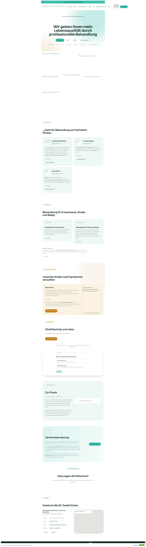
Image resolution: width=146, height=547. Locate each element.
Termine (74, 40)
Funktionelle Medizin (84, 40)
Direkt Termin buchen (50, 162)
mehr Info (48, 159)
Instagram (53, 532)
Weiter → (59, 371)
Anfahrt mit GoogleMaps (55, 528)
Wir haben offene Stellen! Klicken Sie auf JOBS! (73, 2)
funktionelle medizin (82, 6)
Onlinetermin (123, 6)
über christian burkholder (101, 6)
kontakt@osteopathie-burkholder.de (58, 524)
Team (68, 40)
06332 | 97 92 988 (74, 443)
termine (75, 6)
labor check (69, 6)
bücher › (109, 6)
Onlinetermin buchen (95, 444)
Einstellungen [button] (135, 545)
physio (89, 6)
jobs (94, 6)
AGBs (61, 457)
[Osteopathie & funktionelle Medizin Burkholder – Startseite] (54, 6)
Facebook (46, 532)
